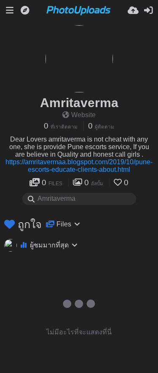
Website (83, 114)
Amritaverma (79, 103)
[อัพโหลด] (133, 10)
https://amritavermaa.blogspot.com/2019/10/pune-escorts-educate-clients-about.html (79, 165)
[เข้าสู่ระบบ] (148, 10)
